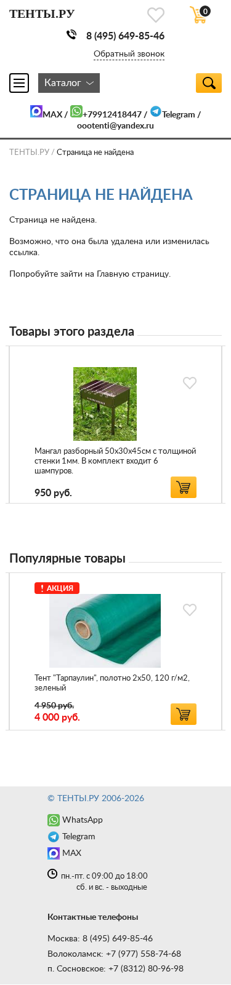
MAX (52, 115)
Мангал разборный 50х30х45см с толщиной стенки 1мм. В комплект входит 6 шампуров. (115, 461)
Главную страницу (133, 274)
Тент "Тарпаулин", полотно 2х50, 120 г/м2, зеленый (112, 683)
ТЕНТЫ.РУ (29, 153)
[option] (115, 425)
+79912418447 (112, 115)
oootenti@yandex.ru (115, 126)
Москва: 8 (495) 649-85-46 (100, 939)
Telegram (178, 115)
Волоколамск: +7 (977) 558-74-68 (114, 954)
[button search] (209, 83)
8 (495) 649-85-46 (125, 36)
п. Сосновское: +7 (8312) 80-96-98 (115, 969)
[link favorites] (155, 15)
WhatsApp (82, 820)
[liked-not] (190, 383)
